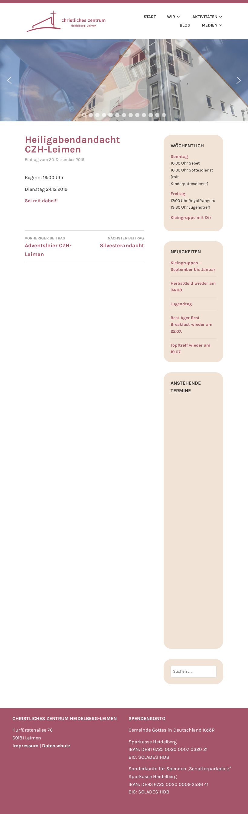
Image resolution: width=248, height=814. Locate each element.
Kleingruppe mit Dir (191, 217)
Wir (171, 16)
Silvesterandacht (122, 242)
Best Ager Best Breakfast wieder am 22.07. (191, 324)
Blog (185, 25)
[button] (9, 80)
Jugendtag (181, 303)
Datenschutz (56, 745)
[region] (124, 80)
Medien (209, 25)
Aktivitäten (204, 16)
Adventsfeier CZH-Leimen (48, 247)
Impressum (25, 745)
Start (150, 16)
